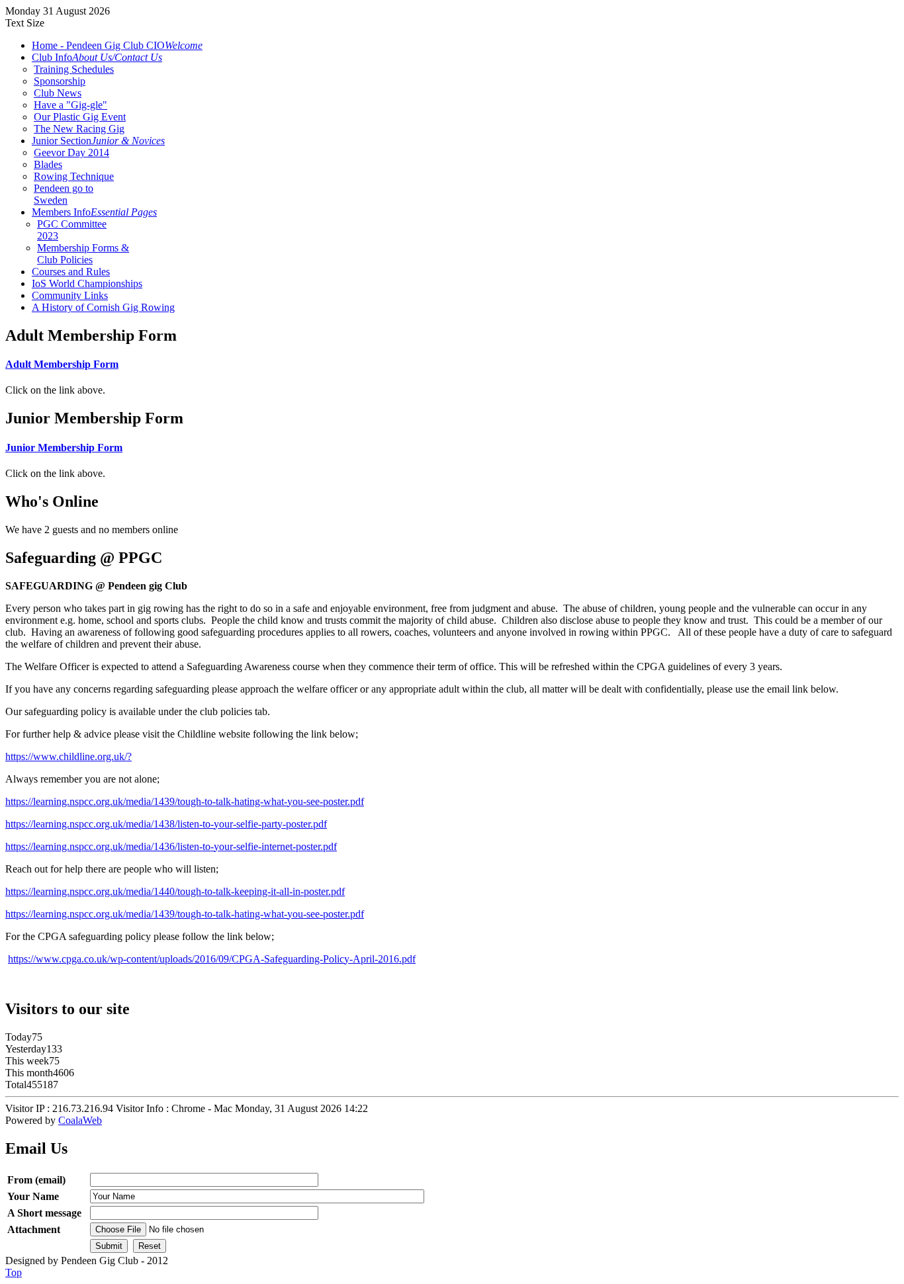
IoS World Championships (87, 283)
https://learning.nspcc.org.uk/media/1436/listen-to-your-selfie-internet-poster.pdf (171, 846)
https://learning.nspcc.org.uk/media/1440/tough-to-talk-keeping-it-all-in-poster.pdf (175, 891)
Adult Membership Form (61, 364)
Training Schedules (74, 69)
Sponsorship (59, 81)
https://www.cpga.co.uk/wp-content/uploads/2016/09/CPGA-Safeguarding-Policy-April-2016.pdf (212, 958)
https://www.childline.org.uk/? (68, 756)
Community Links (70, 295)
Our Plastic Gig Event (80, 116)
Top (13, 1272)
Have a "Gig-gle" (70, 104)
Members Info (94, 212)
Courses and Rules (71, 271)
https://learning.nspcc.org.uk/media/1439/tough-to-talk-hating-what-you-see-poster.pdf (184, 801)
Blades (48, 164)
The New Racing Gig (79, 128)
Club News (57, 93)
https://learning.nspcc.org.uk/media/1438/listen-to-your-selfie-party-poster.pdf (166, 824)
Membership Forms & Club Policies (83, 253)
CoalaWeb (80, 1120)
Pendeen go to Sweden (63, 194)
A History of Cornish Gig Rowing (103, 307)
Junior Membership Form (63, 447)
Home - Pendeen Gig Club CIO (117, 45)
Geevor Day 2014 (71, 152)
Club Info (97, 57)
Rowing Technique (74, 176)
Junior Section (98, 140)
